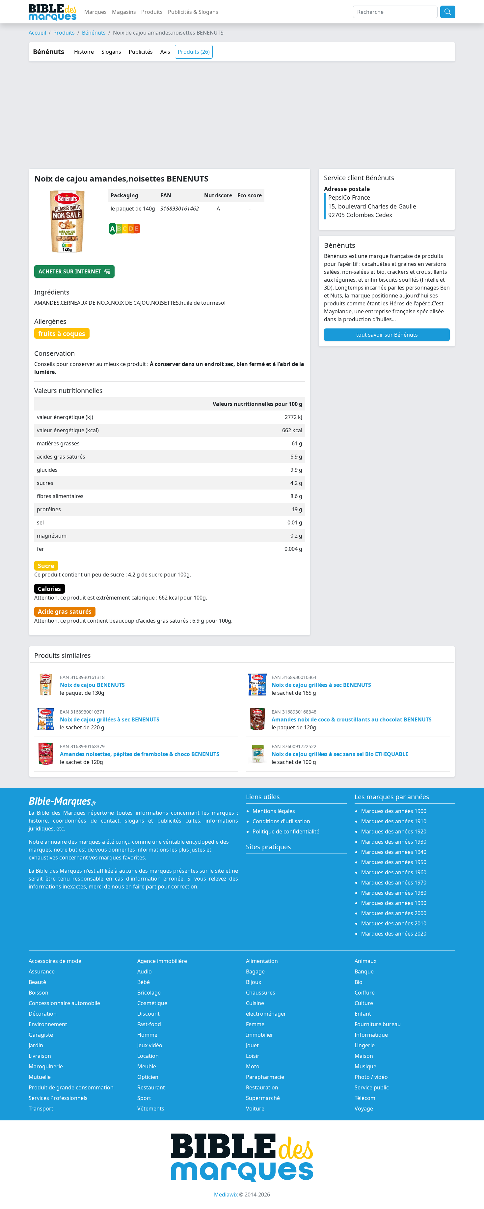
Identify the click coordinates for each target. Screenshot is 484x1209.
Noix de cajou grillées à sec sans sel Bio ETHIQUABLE (340, 754)
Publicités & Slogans (193, 11)
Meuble (146, 1066)
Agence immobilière (162, 961)
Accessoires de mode (55, 961)
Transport (41, 1108)
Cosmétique (152, 1003)
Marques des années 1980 (393, 892)
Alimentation (262, 961)
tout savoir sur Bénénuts (387, 334)
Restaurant (151, 1087)
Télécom (365, 1098)
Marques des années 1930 (393, 841)
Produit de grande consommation (71, 1087)
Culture (364, 1003)
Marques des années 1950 (393, 862)
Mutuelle (40, 1077)
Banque (364, 971)
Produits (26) (194, 51)
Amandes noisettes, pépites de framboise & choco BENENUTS (139, 754)
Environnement (48, 1024)
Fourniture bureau (378, 1024)
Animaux (365, 961)
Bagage (255, 971)
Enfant (363, 1013)
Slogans (111, 51)
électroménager (266, 1013)
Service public (372, 1087)
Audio (144, 971)
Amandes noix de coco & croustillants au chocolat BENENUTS (352, 719)
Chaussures (260, 992)
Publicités (141, 51)
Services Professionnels (58, 1098)
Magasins (124, 11)
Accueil (37, 32)
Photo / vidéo (371, 1077)
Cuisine (255, 1003)
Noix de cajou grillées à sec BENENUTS (321, 685)
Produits (152, 11)
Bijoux (253, 982)
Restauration (262, 1087)
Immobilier (259, 1034)
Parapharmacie (265, 1077)
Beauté (37, 982)
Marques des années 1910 (393, 821)
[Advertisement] (242, 111)
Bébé (143, 982)
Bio (359, 982)
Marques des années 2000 (393, 913)
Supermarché (263, 1098)
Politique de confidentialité (286, 831)
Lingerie (365, 1045)
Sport (144, 1098)
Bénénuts (94, 32)
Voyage (364, 1108)
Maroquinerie (46, 1066)
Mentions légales (274, 811)
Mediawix (226, 1194)
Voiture (255, 1108)
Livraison (40, 1055)
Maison (364, 1055)
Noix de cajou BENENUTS (92, 685)
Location (148, 1055)
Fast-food (149, 1024)
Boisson (38, 992)
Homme (147, 1034)
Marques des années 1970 (393, 882)
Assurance (42, 971)
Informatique (371, 1034)
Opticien (147, 1077)
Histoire (84, 51)
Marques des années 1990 (393, 903)
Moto (252, 1066)
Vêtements (150, 1108)
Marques (95, 11)
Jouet (252, 1045)
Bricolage (149, 992)
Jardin (36, 1045)
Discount (148, 1013)
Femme (255, 1024)
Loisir (252, 1055)
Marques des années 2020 (393, 933)
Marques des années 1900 (393, 811)
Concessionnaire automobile (64, 1003)
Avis (165, 51)
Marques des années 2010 (393, 923)
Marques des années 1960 (393, 872)
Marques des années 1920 (393, 831)
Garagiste (41, 1034)
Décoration (43, 1013)
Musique (365, 1066)
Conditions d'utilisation (281, 821)
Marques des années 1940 (393, 852)
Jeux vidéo (149, 1045)
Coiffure (365, 992)
